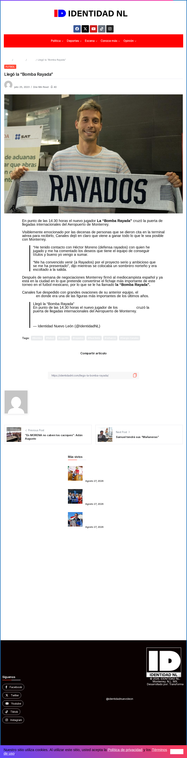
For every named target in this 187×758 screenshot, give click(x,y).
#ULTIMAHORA (62, 315)
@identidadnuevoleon (119, 698)
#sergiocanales (45, 318)
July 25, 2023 (112, 326)
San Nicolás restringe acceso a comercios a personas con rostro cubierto (99, 516)
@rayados (127, 307)
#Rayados (145, 311)
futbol (51, 338)
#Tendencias (86, 315)
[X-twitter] (85, 28)
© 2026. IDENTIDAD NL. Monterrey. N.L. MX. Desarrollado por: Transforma (165, 681)
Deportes (19, 59)
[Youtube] (93, 28)
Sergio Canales (130, 338)
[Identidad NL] (93, 13)
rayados (79, 338)
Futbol (31, 59)
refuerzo (111, 338)
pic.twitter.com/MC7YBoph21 (123, 318)
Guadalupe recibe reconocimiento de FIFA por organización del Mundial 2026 (100, 493)
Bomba (38, 338)
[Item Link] (75, 473)
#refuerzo (41, 315)
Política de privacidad (125, 750)
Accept (176, 751)
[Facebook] (77, 28)
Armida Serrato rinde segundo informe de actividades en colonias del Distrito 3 (100, 471)
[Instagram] (110, 28)
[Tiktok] (101, 28)
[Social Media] (13, 687)
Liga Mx (64, 338)
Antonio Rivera (22, 83)
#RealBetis (106, 315)
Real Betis (94, 338)
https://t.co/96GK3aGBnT (78, 318)
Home (7, 59)
